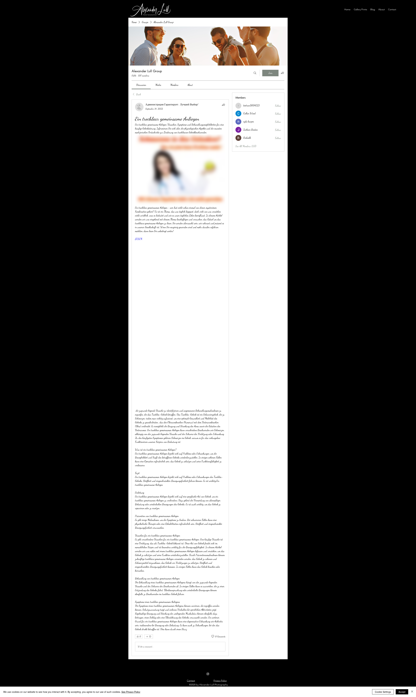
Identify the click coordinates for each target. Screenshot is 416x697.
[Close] (412, 691)
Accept (401, 691)
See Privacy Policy (130, 691)
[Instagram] (207, 674)
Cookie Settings (383, 691)
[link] (141, 84)
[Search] (255, 73)
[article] (180, 377)
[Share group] (282, 73)
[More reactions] (148, 636)
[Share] (223, 105)
